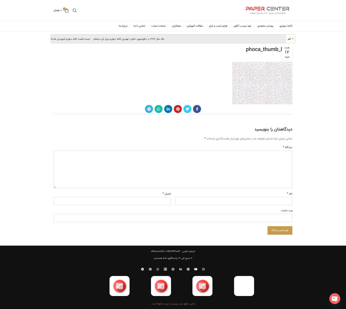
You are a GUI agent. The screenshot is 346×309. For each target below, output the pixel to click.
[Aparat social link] (150, 269)
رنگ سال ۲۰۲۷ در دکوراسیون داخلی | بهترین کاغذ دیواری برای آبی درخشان (131, 39)
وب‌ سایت (286, 210)
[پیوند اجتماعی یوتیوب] (196, 269)
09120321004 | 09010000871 (165, 251)
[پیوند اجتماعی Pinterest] (178, 109)
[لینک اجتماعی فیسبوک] (197, 109)
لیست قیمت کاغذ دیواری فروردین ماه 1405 (72, 39)
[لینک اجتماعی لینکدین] (168, 109)
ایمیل (167, 193)
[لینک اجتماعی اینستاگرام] (203, 269)
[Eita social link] (165, 269)
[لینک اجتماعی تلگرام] (149, 109)
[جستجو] (75, 10)
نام (289, 193)
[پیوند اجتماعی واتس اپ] (159, 109)
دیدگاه (287, 147)
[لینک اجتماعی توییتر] (187, 109)
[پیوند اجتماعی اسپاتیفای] (173, 269)
